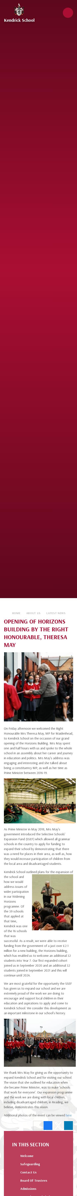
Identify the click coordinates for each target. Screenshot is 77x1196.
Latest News (56, 613)
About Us (33, 613)
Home (16, 613)
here (69, 1115)
